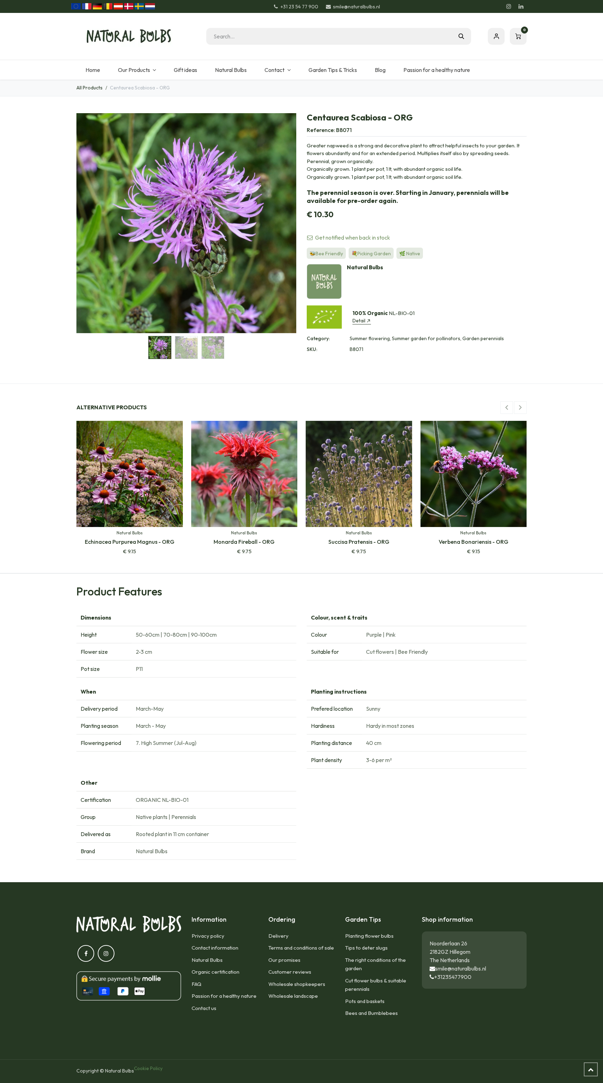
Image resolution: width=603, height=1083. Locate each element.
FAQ (196, 984)
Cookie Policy (148, 1068)
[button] (87, 223)
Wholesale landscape (293, 996)
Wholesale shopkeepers (296, 984)
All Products (89, 88)
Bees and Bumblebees (371, 1013)
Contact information (215, 947)
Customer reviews (289, 971)
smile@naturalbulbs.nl (460, 968)
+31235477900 (452, 976)
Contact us (204, 1008)
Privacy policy (208, 935)
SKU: (312, 349)
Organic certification (215, 971)
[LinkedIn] (521, 6)
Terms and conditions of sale (301, 947)
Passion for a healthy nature (224, 996)
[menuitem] (92, 70)
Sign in (496, 36)
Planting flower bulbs (369, 935)
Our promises (284, 960)
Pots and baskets (365, 1001)
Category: (318, 338)
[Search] (461, 36)
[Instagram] (508, 6)
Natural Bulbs (207, 960)
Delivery (278, 935)
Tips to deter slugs (366, 947)
